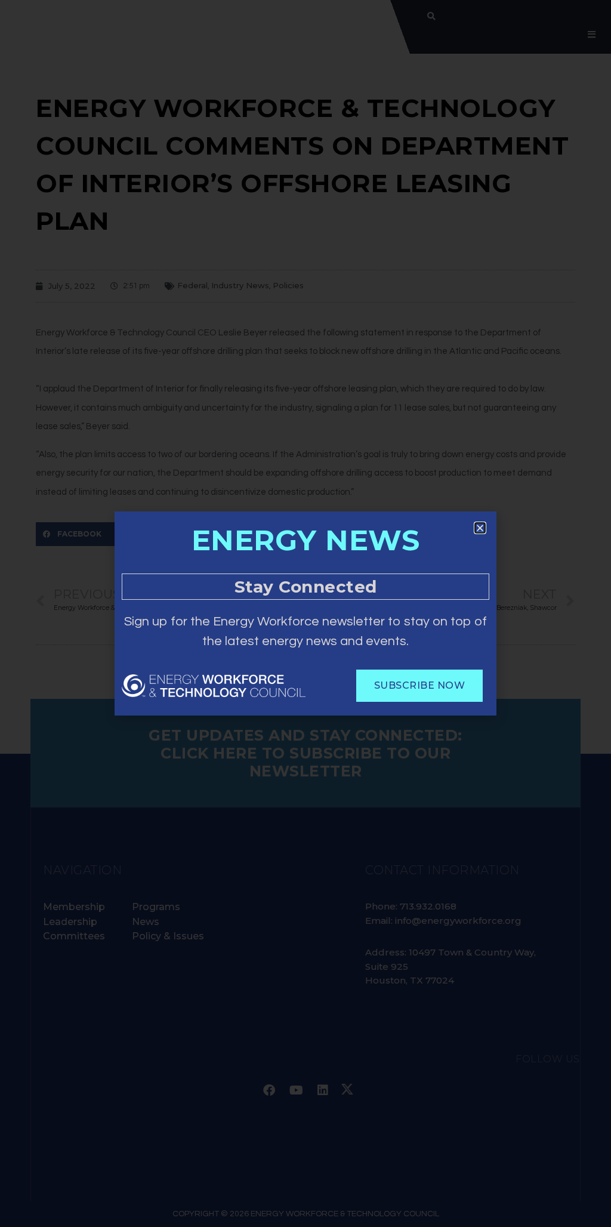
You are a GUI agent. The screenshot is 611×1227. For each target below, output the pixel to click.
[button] (480, 527)
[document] (305, 613)
